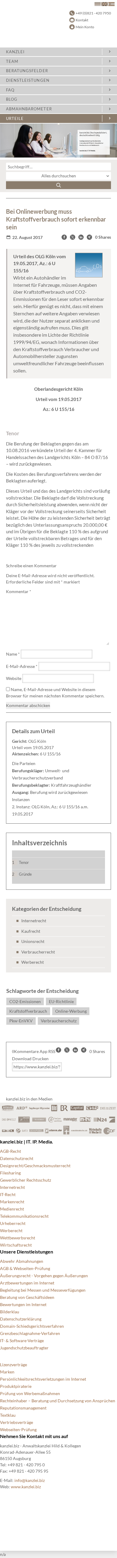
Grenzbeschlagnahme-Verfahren (30, 1333)
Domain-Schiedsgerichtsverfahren (32, 1326)
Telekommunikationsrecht (24, 1216)
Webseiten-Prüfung (18, 1429)
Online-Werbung (71, 1011)
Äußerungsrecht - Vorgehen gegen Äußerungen (44, 1275)
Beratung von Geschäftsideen (27, 1297)
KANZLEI (15, 51)
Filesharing (10, 1172)
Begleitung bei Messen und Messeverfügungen (43, 1290)
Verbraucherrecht (38, 951)
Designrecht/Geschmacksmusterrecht (35, 1165)
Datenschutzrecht (16, 1158)
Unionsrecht (32, 941)
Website (13, 678)
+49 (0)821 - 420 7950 (93, 13)
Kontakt (82, 20)
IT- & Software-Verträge (22, 1340)
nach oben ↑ (11, 1532)
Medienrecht (12, 1208)
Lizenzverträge (13, 1364)
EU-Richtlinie (61, 1001)
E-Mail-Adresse (22, 666)
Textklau (8, 1415)
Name (13, 654)
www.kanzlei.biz (26, 1486)
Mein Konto (85, 27)
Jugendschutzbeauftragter (24, 1347)
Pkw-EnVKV (21, 1020)
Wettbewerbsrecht (17, 1237)
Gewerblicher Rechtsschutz (25, 1180)
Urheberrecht (13, 1223)
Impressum (10, 1525)
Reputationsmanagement (23, 1407)
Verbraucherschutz (58, 1020)
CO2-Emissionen (25, 1001)
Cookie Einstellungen (19, 1503)
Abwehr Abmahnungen (21, 1261)
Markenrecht (12, 1201)
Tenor (24, 862)
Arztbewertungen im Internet (27, 1282)
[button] (64, 237)
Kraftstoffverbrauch (28, 1011)
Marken (7, 1371)
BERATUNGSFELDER (27, 70)
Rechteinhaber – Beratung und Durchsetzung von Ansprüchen (57, 1400)
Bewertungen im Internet (23, 1304)
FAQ (10, 89)
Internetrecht (33, 920)
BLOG (11, 99)
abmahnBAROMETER (29, 108)
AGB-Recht (10, 1151)
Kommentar (18, 591)
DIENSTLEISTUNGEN (28, 80)
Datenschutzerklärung (20, 1318)
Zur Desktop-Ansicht (19, 1539)
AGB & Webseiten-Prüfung (25, 1268)
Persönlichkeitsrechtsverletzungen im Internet (43, 1379)
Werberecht (32, 962)
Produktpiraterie (16, 1386)
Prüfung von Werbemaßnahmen (30, 1393)
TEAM (12, 61)
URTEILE (15, 118)
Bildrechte (10, 1496)
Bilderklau (9, 1311)
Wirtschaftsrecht (16, 1244)
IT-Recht (8, 1194)
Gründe (25, 874)
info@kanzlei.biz (29, 1480)
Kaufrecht (30, 931)
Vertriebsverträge (16, 1422)
